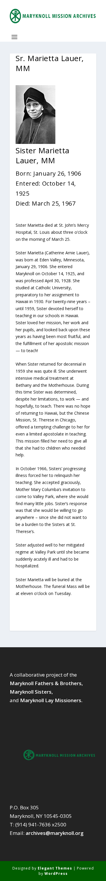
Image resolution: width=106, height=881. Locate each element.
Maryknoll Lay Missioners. (51, 700)
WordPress (56, 873)
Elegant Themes (55, 868)
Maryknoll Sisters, (31, 691)
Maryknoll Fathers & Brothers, (46, 683)
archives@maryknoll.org (55, 833)
